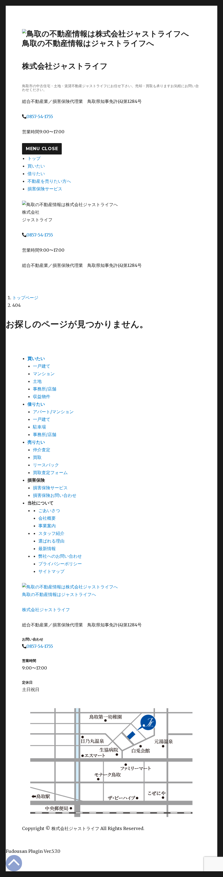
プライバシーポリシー (60, 563)
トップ (34, 158)
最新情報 (47, 548)
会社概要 (47, 518)
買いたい (36, 166)
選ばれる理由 (51, 541)
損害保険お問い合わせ (54, 495)
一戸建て (41, 366)
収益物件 (41, 396)
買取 (37, 457)
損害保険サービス (44, 188)
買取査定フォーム (50, 472)
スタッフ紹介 (51, 533)
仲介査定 (41, 449)
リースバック (46, 465)
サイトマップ (51, 571)
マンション (44, 373)
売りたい (36, 442)
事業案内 (47, 525)
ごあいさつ (49, 510)
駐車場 (39, 427)
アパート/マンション (53, 411)
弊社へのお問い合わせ (60, 556)
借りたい (36, 173)
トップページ (25, 297)
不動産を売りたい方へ (49, 181)
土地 (37, 381)
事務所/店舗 (44, 389)
